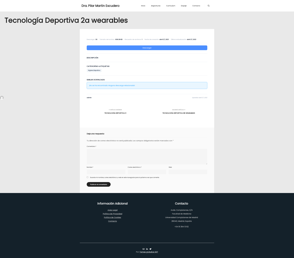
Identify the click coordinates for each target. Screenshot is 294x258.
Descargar (147, 48)
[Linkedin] (147, 249)
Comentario (91, 146)
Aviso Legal (112, 210)
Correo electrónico (135, 167)
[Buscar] (209, 5)
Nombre (90, 167)
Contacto (112, 221)
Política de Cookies (112, 217)
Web (170, 167)
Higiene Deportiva (94, 70)
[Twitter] (150, 249)
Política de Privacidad (112, 213)
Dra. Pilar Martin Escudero (93, 6)
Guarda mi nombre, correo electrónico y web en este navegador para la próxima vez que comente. (124, 177)
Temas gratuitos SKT (149, 252)
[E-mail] (143, 249)
